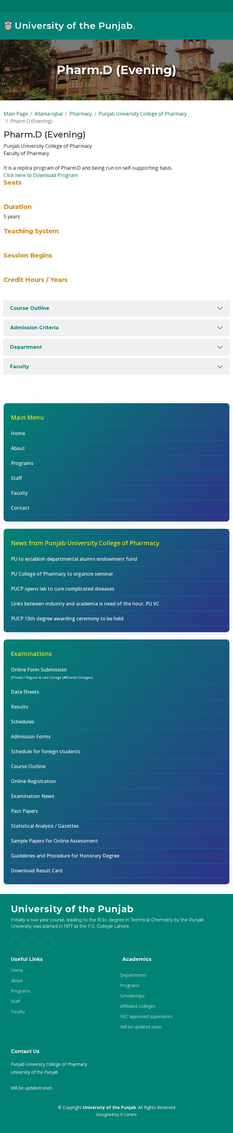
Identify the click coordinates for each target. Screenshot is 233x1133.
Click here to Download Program (41, 175)
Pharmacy (80, 113)
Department (26, 347)
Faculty (19, 366)
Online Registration (33, 781)
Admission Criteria (34, 328)
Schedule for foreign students (45, 751)
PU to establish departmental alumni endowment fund (74, 559)
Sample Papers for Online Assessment (54, 840)
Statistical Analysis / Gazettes (45, 826)
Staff (16, 478)
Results (19, 706)
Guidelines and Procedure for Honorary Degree (65, 855)
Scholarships (132, 996)
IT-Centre (128, 1114)
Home (18, 433)
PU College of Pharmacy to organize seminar (62, 573)
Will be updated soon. (141, 1027)
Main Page (16, 113)
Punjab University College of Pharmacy (143, 113)
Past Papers (24, 811)
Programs (22, 463)
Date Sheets (25, 691)
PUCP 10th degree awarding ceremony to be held (67, 618)
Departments (133, 975)
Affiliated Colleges (137, 1006)
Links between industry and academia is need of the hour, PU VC (85, 603)
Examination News (32, 796)
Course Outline (29, 308)
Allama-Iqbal (49, 113)
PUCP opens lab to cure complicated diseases (62, 588)
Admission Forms (31, 736)
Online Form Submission (52, 673)
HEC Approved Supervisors (146, 1016)
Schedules (22, 721)
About (18, 448)
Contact (20, 507)
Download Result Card (36, 870)
